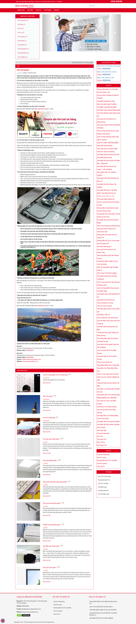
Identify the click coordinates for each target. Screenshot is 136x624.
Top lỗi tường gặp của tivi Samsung (55, 378)
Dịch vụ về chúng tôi (97, 600)
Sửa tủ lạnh (101, 431)
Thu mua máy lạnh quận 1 (52, 507)
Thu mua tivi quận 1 (50, 571)
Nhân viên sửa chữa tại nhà (106, 75)
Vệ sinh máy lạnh (103, 437)
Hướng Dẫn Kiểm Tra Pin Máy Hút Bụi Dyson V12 (103, 606)
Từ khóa (109, 475)
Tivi (84, 66)
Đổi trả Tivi (101, 446)
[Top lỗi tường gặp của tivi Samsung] (28, 386)
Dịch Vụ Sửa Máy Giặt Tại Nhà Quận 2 (101, 610)
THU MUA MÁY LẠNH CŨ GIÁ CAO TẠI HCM (102, 613)
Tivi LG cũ (20, 28)
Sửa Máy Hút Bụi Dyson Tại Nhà (108, 428)
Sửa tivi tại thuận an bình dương (108, 229)
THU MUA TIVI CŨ (103, 318)
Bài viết (30, 10)
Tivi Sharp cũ (21, 41)
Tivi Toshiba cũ (22, 57)
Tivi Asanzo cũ (22, 36)
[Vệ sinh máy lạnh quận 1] (28, 450)
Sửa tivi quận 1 (48, 400)
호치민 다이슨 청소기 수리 (105, 199)
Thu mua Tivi (101, 443)
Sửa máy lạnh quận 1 (50, 464)
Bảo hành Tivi (102, 449)
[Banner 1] (81, 38)
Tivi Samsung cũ (22, 20)
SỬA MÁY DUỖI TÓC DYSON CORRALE (101, 622)
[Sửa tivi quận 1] (28, 408)
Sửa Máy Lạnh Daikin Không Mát (108, 113)
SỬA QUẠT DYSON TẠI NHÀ (107, 277)
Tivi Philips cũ (22, 45)
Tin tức (108, 454)
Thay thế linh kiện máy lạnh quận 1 (55, 485)
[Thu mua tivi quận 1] (28, 579)
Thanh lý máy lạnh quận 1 (52, 528)
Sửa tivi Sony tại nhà (104, 309)
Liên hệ (56, 10)
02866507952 (42, 112)
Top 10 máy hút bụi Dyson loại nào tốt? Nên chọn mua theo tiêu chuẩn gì (108, 324)
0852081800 (29, 354)
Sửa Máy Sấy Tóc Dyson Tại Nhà (108, 425)
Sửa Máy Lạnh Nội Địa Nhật (106, 111)
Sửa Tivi (100, 440)
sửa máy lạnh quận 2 (104, 250)
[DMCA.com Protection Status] (24, 619)
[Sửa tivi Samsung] (28, 429)
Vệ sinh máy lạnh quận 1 (51, 442)
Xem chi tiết (47, 386)
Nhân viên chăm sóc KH (105, 81)
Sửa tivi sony (101, 461)
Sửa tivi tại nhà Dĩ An (104, 366)
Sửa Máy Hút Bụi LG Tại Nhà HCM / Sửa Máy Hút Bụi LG (103, 617)
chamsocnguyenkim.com (30, 365)
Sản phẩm (47, 10)
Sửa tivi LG (101, 470)
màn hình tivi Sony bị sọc (106, 303)
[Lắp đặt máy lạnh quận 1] (28, 557)
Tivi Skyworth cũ (23, 49)
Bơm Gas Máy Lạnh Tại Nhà (106, 108)
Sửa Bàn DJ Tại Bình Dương (106, 410)
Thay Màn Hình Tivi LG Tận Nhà (108, 369)
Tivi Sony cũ (21, 24)
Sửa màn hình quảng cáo (106, 202)
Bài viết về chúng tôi (61, 600)
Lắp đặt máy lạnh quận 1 (51, 549)
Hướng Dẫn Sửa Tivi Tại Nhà (107, 464)
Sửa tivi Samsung (49, 421)
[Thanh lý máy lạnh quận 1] (28, 536)
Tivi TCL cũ (20, 32)
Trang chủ (21, 10)
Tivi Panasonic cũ (23, 53)
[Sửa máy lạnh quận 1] (28, 472)
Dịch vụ (38, 10)
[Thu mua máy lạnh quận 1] (28, 515)
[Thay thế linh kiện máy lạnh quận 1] (28, 493)
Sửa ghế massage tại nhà (106, 105)
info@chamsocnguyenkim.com (31, 363)
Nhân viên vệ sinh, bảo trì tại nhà (108, 69)
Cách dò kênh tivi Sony (105, 306)
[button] (48, 38)
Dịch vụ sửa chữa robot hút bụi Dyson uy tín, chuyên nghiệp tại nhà (108, 380)
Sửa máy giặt (101, 434)
